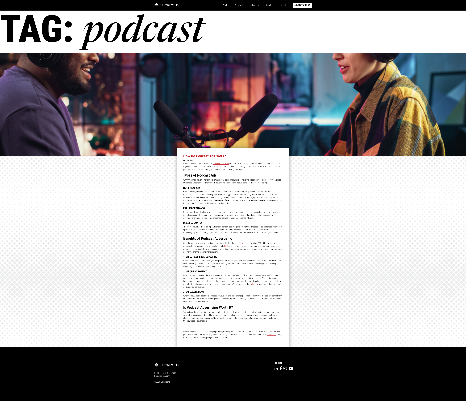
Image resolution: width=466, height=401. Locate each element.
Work (225, 5)
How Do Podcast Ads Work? (204, 156)
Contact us (271, 334)
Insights (269, 5)
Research (243, 243)
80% (226, 246)
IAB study (254, 284)
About (283, 5)
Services (239, 5)
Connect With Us (302, 5)
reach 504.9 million (221, 163)
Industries (254, 5)
